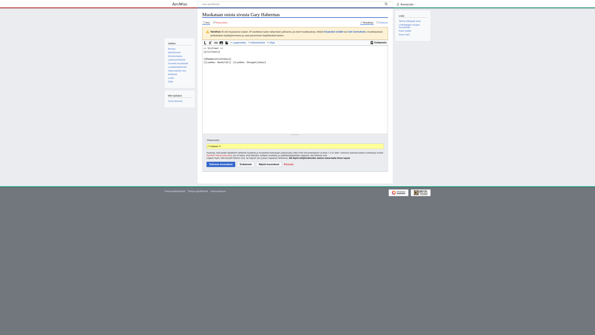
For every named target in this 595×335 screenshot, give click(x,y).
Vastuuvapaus (218, 191)
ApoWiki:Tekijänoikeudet (219, 155)
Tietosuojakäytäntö (174, 191)
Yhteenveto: (213, 140)
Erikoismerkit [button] (258, 42)
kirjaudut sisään (334, 31)
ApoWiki (179, 4)
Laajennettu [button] (239, 42)
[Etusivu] (180, 23)
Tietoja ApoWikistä (198, 191)
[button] (378, 42)
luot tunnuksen (357, 31)
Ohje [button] (272, 42)
